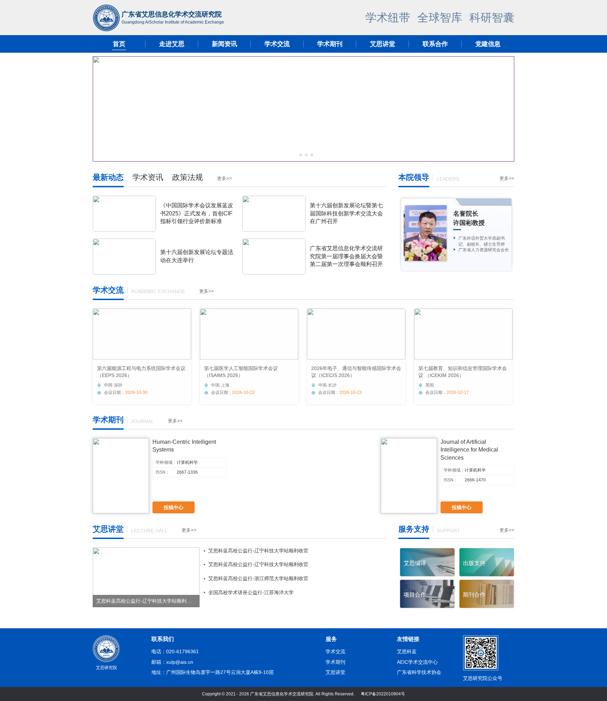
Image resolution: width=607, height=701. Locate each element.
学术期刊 (329, 43)
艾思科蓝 (407, 651)
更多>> (224, 178)
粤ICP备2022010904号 (383, 694)
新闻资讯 (224, 43)
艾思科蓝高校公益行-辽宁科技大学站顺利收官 (258, 550)
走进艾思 (171, 43)
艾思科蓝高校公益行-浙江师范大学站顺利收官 (258, 578)
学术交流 (277, 43)
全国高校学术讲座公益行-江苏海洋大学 (251, 592)
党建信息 (488, 43)
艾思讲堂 (382, 43)
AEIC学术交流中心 (417, 662)
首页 (119, 43)
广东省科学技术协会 (419, 672)
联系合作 (435, 43)
